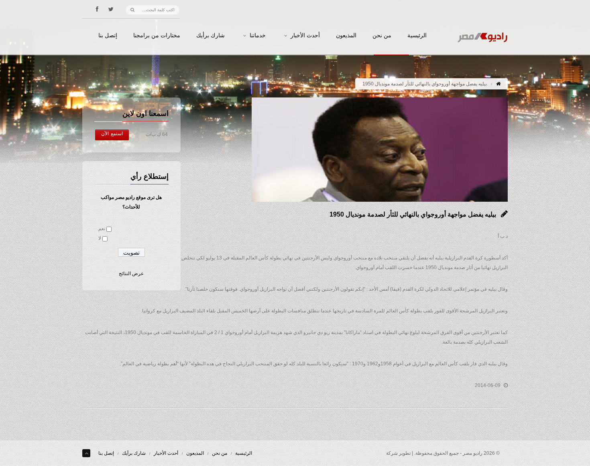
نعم (101, 228)
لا (99, 238)
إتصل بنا (107, 35)
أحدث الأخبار (305, 35)
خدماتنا (258, 35)
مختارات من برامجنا (156, 35)
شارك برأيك (210, 35)
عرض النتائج (131, 273)
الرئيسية (417, 35)
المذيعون (346, 35)
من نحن (381, 35)
